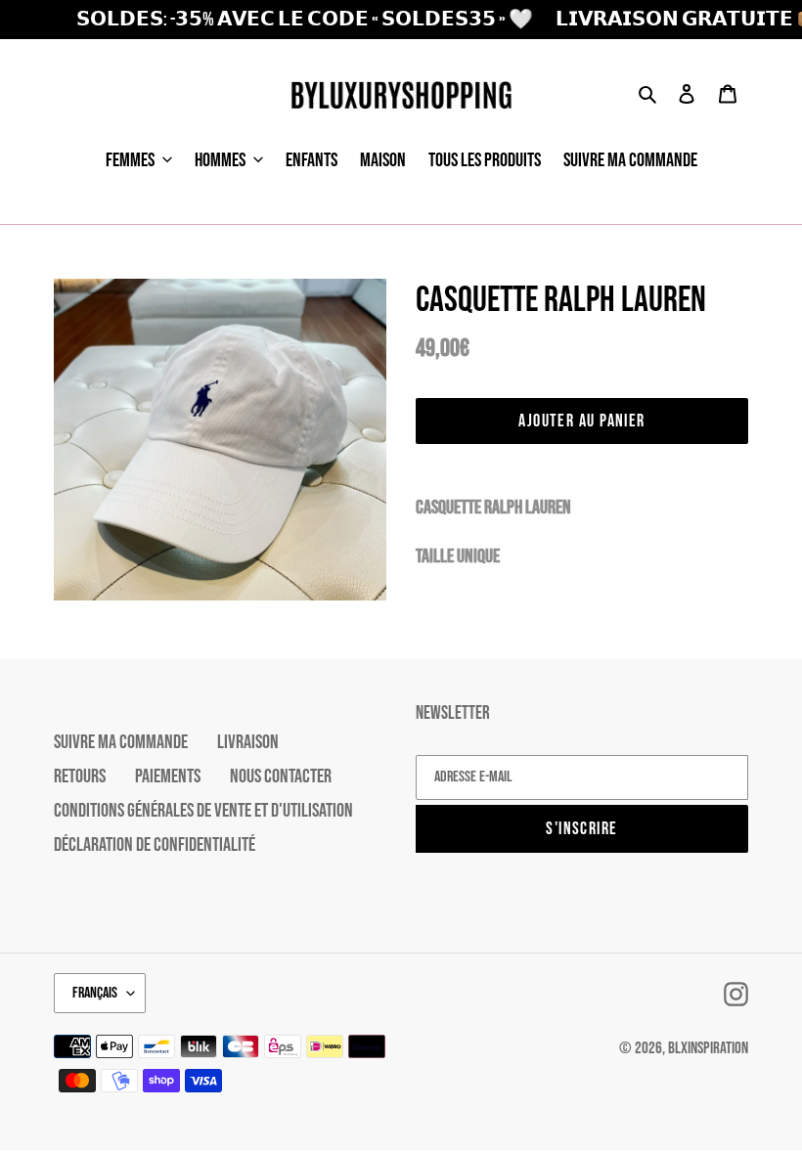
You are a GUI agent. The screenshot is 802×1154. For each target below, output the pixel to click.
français (94, 993)
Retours (80, 776)
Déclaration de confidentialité (154, 845)
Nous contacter (281, 776)
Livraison (248, 742)
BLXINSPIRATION (708, 1048)
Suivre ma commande (121, 742)
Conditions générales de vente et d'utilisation (203, 810)
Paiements (167, 776)
